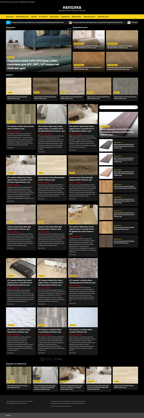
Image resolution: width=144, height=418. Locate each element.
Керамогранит (77, 17)
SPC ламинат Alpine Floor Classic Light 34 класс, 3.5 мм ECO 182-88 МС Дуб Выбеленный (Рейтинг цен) (51, 128)
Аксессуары (10, 17)
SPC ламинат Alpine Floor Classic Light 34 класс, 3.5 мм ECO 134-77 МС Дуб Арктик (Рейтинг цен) (67, 22)
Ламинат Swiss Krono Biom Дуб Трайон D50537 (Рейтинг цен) (72, 97)
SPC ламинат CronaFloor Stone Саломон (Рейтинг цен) (80, 330)
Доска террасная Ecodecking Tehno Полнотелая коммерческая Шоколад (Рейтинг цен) (117, 132)
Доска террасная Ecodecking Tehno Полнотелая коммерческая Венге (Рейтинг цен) (124, 160)
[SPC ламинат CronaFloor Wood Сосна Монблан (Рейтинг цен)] (52, 317)
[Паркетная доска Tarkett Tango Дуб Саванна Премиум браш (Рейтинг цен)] (106, 186)
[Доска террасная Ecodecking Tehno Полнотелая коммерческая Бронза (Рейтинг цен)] (106, 172)
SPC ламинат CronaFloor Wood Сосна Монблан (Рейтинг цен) (49, 330)
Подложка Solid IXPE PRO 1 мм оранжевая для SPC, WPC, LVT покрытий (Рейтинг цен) (37, 66)
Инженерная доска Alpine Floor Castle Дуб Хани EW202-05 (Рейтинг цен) (88, 68)
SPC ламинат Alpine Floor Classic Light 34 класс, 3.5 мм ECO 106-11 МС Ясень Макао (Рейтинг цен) (50, 282)
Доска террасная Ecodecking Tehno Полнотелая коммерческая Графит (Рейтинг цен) (124, 146)
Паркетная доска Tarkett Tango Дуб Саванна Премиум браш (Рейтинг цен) (125, 187)
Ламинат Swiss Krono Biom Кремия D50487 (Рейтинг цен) (17, 97)
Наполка (72, 8)
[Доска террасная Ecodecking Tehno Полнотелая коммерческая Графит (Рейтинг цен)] (106, 145)
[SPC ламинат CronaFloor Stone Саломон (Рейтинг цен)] (83, 317)
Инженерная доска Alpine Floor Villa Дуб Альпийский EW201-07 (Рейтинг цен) (86, 47)
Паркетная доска (89, 17)
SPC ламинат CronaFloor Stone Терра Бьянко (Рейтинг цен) (18, 330)
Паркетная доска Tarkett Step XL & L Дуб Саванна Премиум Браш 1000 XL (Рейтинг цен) (124, 214)
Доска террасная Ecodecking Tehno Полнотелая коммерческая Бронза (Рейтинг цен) (124, 173)
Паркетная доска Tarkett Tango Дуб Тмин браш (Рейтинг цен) (124, 242)
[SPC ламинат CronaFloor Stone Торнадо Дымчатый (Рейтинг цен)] (83, 268)
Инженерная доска (22, 17)
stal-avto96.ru (11, 2)
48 (55, 359)
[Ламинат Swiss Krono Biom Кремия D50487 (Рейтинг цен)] (18, 86)
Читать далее (10, 147)
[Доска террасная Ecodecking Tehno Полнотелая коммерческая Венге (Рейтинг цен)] (106, 159)
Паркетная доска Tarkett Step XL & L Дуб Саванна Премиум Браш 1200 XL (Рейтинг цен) (124, 201)
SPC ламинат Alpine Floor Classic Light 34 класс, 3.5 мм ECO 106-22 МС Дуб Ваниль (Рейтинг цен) (19, 282)
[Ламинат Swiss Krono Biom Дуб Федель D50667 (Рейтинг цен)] (45, 86)
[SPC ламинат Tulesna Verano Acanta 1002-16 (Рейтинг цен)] (21, 114)
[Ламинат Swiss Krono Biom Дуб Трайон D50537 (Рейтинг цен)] (72, 86)
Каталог (8, 415)
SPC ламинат (43, 17)
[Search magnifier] (136, 107)
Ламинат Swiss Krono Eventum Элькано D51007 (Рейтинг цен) (125, 97)
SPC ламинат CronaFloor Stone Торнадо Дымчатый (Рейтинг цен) (82, 281)
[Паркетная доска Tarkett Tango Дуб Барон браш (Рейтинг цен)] (106, 227)
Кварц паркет (54, 17)
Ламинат (34, 17)
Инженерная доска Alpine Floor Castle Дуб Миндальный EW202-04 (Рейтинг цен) (119, 68)
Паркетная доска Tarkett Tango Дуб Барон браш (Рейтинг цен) (124, 228)
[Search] (137, 16)
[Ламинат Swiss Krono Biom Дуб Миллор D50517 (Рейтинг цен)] (98, 86)
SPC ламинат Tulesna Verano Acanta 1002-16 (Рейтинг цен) (20, 127)
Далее (60, 359)
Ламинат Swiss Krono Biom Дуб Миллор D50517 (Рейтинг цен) (98, 97)
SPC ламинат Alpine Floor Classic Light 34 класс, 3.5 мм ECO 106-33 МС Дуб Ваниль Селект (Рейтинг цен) (81, 230)
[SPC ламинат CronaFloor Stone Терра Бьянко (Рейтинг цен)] (21, 317)
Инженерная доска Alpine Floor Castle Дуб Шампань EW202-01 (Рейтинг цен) (119, 47)
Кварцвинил (65, 17)
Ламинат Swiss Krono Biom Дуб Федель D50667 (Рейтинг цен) (45, 97)
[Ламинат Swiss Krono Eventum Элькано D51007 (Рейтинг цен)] (125, 86)
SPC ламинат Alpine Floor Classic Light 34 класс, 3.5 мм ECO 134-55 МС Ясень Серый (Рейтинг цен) (19, 179)
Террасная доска (103, 17)
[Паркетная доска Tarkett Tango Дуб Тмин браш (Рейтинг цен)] (106, 241)
